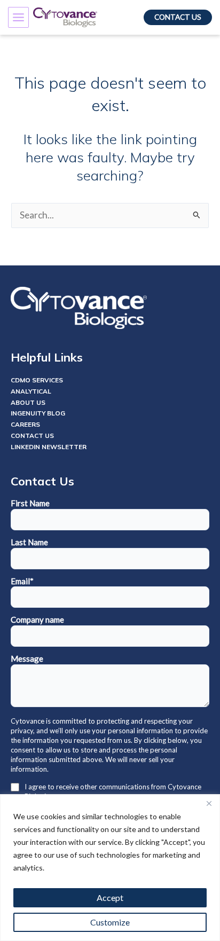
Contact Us (32, 436)
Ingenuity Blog (38, 413)
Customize (110, 922)
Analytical (31, 391)
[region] (110, 867)
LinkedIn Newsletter (49, 447)
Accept (110, 897)
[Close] (208, 803)
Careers (25, 424)
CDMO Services (37, 380)
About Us (28, 402)
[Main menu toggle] (18, 17)
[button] (178, 18)
